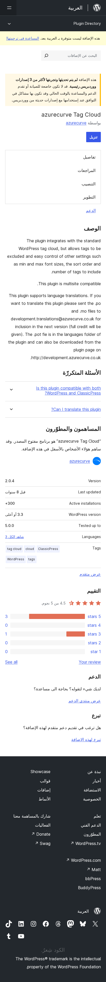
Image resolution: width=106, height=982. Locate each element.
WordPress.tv (85, 843)
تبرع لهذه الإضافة (86, 739)
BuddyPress (89, 887)
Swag (42, 843)
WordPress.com (83, 860)
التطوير (89, 197)
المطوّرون (92, 834)
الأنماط (44, 799)
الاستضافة (92, 789)
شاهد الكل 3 (14, 537)
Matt (93, 869)
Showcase (40, 771)
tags (31, 559)
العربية (83, 911)
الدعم (91, 210)
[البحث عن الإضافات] (46, 55)
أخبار (97, 780)
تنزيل (94, 137)
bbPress (93, 878)
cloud (29, 549)
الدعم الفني (91, 825)
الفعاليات (42, 825)
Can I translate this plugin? (76, 409)
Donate (40, 834)
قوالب (45, 780)
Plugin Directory (87, 23)
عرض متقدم (90, 574)
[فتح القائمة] (8, 8)
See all (11, 661)
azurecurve (76, 122)
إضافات (43, 789)
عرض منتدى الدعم (84, 700)
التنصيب (88, 183)
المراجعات (86, 170)
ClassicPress (48, 549)
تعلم (97, 816)
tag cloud (14, 549)
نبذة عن (94, 771)
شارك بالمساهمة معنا (31, 816)
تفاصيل (89, 157)
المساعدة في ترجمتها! (22, 38)
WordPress (15, 559)
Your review (90, 661)
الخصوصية (92, 799)
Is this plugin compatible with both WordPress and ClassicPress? (68, 391)
